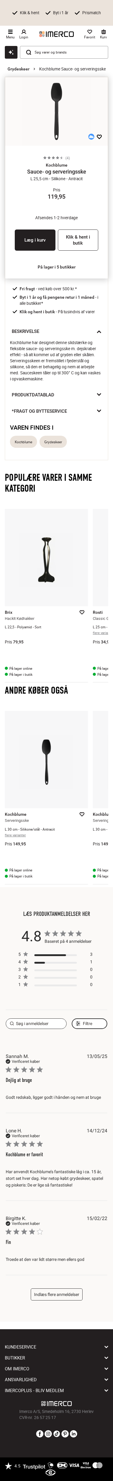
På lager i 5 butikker (57, 267)
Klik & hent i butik (78, 240)
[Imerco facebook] (39, 1434)
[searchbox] (36, 1023)
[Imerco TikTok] (56, 1434)
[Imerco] (56, 34)
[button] (56, 165)
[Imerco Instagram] (48, 1434)
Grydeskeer (19, 69)
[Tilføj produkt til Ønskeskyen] (91, 137)
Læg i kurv (35, 240)
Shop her (20, 23)
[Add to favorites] (99, 136)
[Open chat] (11, 52)
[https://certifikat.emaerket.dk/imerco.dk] (50, 1473)
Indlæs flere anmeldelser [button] (56, 1294)
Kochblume (23, 442)
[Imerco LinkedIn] (73, 1434)
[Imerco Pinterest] (65, 1434)
